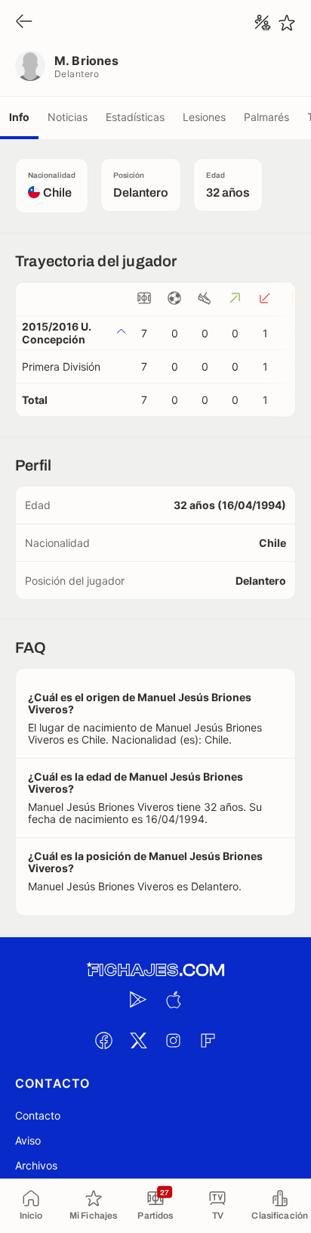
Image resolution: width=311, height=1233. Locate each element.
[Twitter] (138, 1040)
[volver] (24, 22)
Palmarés (266, 116)
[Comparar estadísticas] (263, 23)
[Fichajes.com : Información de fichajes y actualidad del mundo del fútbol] (155, 970)
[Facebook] (103, 1040)
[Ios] (173, 999)
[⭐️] (287, 23)
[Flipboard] (207, 1040)
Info (19, 116)
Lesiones (204, 116)
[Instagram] (173, 1040)
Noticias (68, 116)
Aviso (28, 1140)
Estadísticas (135, 116)
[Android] (138, 999)
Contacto (37, 1115)
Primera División (61, 366)
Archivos (36, 1165)
